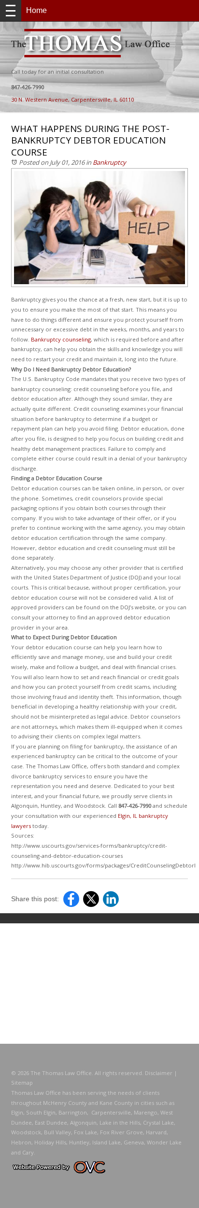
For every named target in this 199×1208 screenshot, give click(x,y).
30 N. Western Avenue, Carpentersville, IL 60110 (72, 99)
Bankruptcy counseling (61, 339)
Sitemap (22, 1082)
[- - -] (10, 10)
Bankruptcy (109, 162)
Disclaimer (158, 1073)
